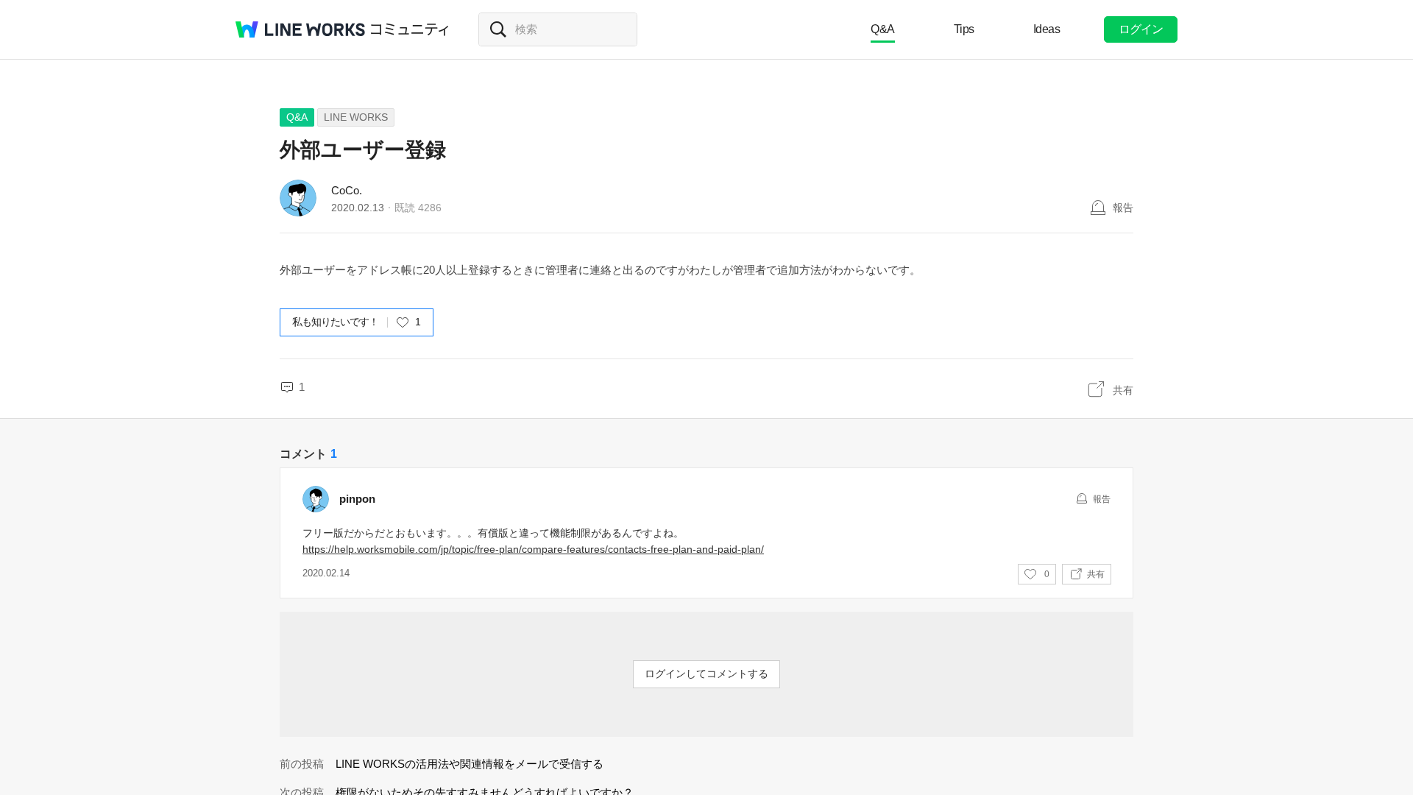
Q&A (883, 29)
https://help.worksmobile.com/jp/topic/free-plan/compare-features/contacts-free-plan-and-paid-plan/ (533, 549)
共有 (1123, 390)
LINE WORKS (356, 117)
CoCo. (346, 190)
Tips (964, 29)
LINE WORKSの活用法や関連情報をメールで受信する (469, 763)
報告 (1123, 207)
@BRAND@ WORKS (300, 29)
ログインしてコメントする (706, 673)
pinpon (357, 498)
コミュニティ (410, 29)
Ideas (1046, 29)
